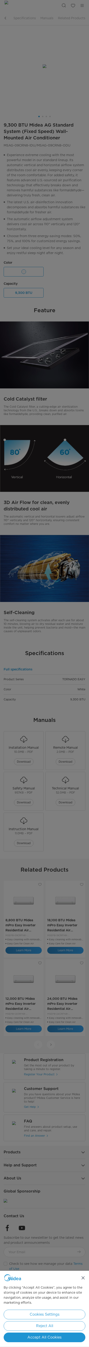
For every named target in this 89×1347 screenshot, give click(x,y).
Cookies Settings (45, 1314)
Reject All (44, 1326)
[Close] (83, 1278)
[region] (44, 1309)
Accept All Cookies (44, 1337)
